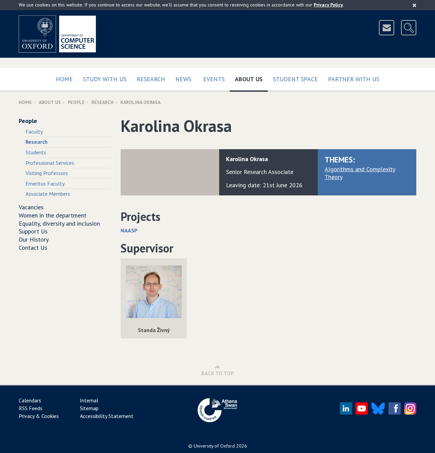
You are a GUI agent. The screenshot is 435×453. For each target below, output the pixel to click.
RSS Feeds (30, 408)
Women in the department (52, 215)
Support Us (33, 231)
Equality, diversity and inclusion (59, 223)
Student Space (295, 79)
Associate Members (47, 193)
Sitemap (89, 408)
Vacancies (31, 207)
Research (151, 79)
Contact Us (33, 247)
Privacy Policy (328, 5)
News (183, 79)
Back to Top (217, 373)
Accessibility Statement (107, 416)
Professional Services (49, 162)
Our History (34, 239)
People (76, 102)
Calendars (30, 400)
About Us (251, 79)
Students (35, 152)
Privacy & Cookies (39, 416)
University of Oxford (214, 446)
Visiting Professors (46, 173)
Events (214, 79)
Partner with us (353, 79)
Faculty (34, 131)
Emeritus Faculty (45, 183)
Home (64, 79)
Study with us (104, 79)
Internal (89, 400)
